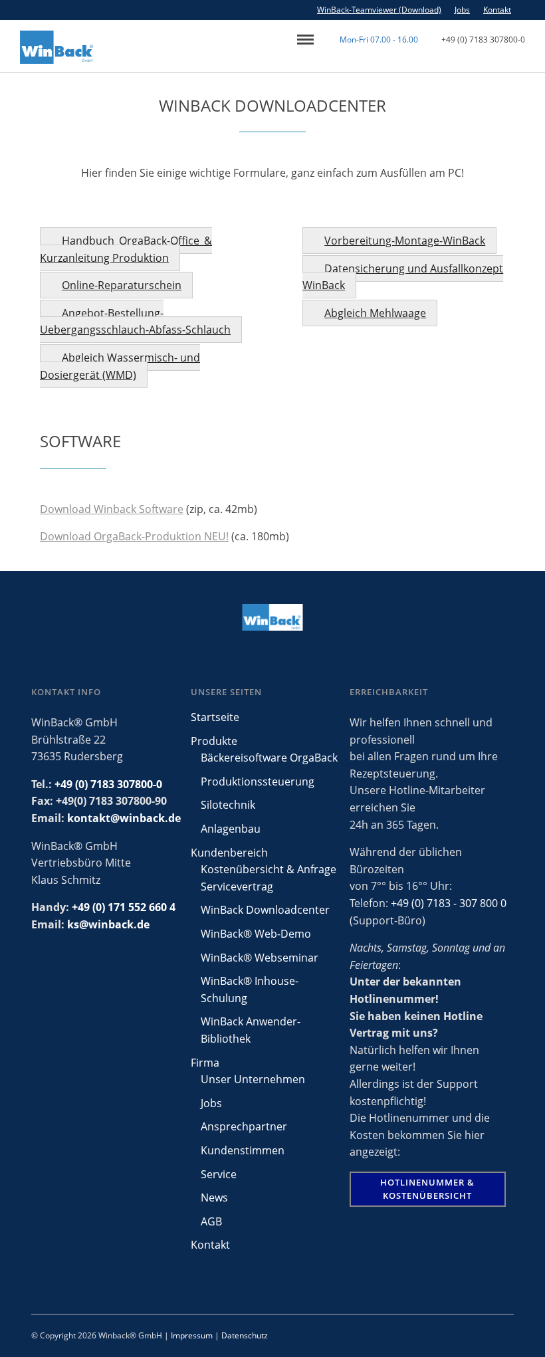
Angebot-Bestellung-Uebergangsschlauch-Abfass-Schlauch (135, 322)
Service (219, 1174)
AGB (211, 1221)
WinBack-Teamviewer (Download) (379, 9)
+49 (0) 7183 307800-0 (483, 39)
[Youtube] (541, 10)
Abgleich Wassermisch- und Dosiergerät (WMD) (120, 366)
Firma (205, 1062)
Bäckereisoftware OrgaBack (269, 757)
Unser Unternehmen (253, 1079)
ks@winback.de (108, 924)
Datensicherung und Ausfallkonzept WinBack (402, 277)
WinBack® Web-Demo (256, 933)
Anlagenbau (231, 828)
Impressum (192, 1335)
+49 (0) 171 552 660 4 (123, 907)
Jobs (462, 9)
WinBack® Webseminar (259, 957)
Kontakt (497, 9)
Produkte (214, 741)
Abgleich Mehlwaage (375, 313)
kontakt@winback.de (124, 818)
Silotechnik (228, 804)
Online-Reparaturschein (121, 285)
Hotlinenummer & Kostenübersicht (427, 1188)
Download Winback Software (111, 509)
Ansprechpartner (244, 1126)
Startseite (215, 717)
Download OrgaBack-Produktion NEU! (134, 536)
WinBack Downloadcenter (265, 909)
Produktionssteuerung (257, 781)
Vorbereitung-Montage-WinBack (404, 240)
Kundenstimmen (242, 1150)
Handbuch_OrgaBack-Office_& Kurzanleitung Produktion (126, 249)
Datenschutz (244, 1335)
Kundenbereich (229, 852)
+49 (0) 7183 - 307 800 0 (448, 903)
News (214, 1197)
